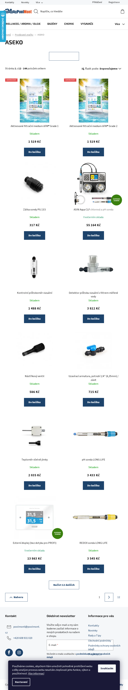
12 (118, 597)
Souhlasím (106, 668)
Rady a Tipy (94, 635)
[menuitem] (23, 23)
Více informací (36, 673)
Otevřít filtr (64, 56)
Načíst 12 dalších (64, 585)
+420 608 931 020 (22, 638)
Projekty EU (95, 654)
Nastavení (21, 682)
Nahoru (18, 597)
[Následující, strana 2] (109, 597)
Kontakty (9, 2)
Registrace (114, 2)
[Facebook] (9, 652)
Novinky (25, 2)
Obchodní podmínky (99, 641)
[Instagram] (19, 652)
